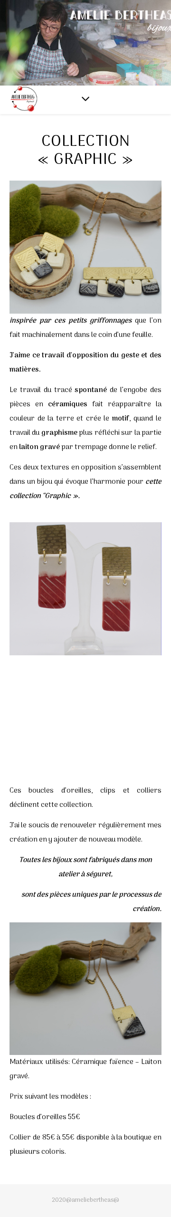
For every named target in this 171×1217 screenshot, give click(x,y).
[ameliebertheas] (24, 100)
